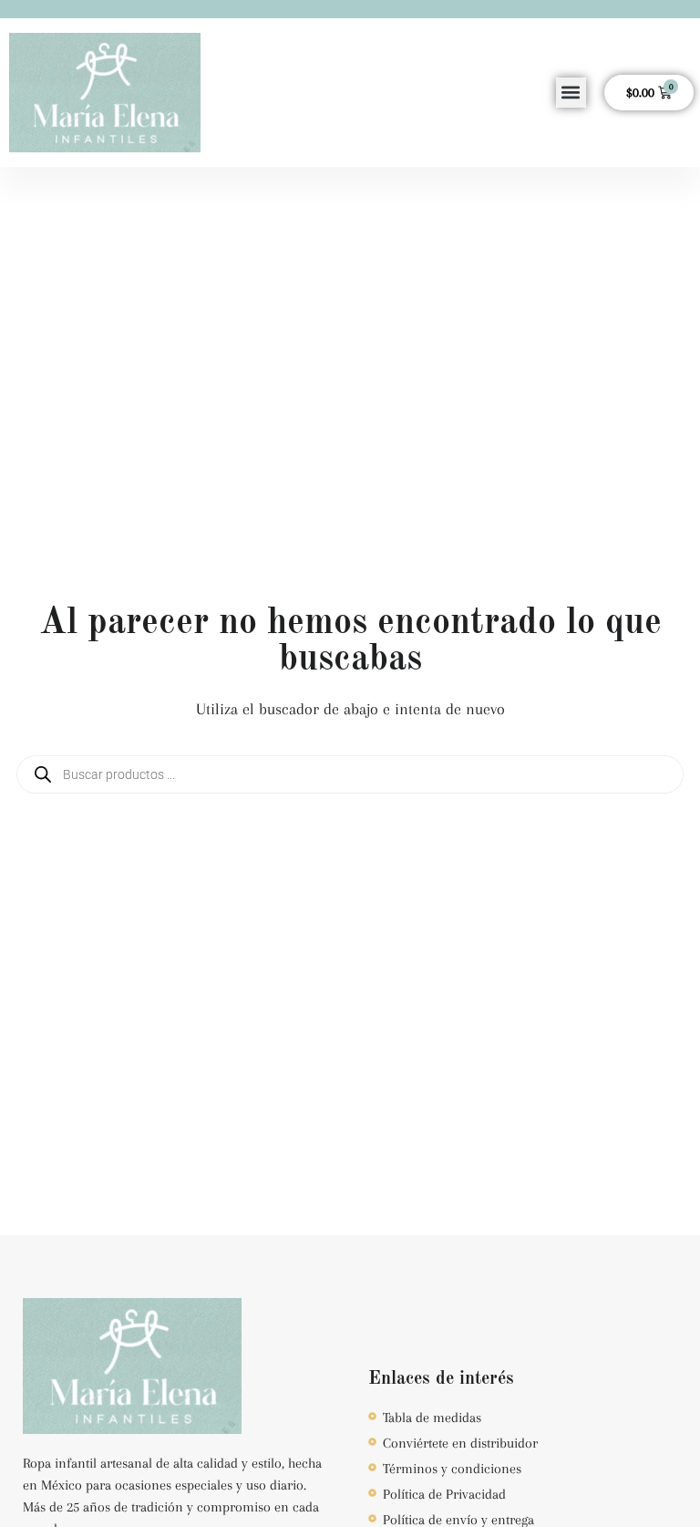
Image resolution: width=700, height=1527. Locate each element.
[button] (571, 93)
